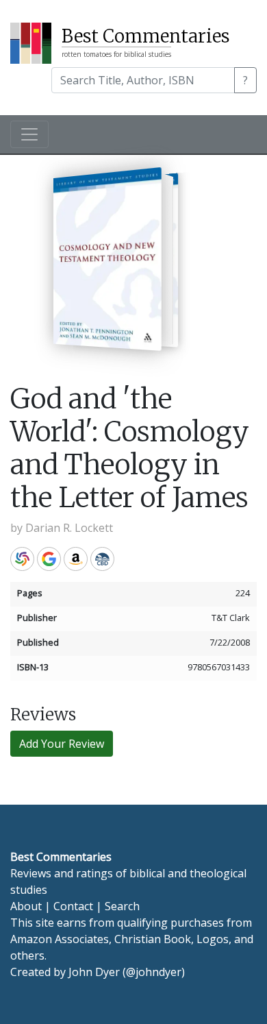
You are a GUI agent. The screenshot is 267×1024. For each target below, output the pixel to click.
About (26, 906)
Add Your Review (61, 743)
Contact (73, 906)
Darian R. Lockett (69, 527)
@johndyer (153, 971)
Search (122, 906)
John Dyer (94, 971)
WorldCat (22, 559)
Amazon (76, 559)
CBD (102, 559)
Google (49, 559)
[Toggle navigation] (29, 134)
